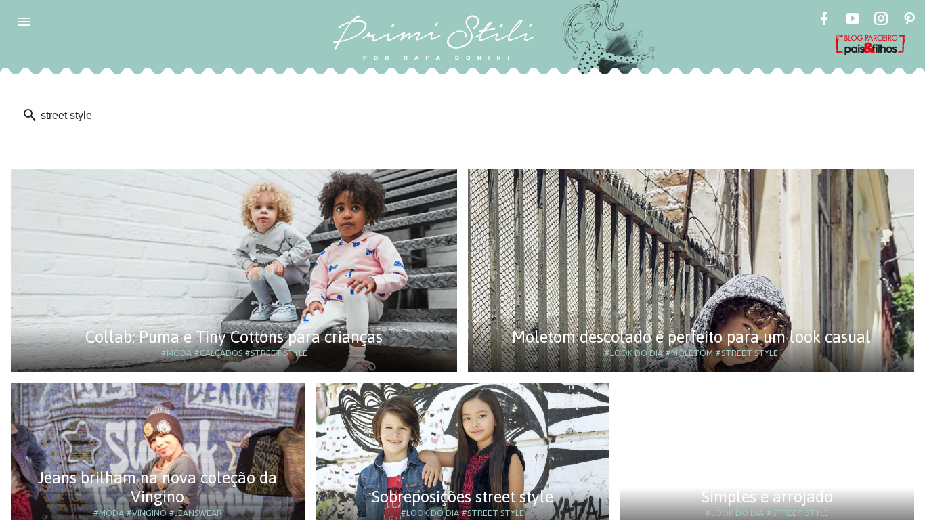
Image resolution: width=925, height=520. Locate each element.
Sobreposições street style (462, 497)
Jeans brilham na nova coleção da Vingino (157, 487)
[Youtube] (852, 20)
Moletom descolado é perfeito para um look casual (691, 337)
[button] (24, 21)
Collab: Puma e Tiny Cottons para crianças (234, 337)
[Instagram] (881, 20)
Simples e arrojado (767, 497)
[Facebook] (824, 20)
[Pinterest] (909, 20)
